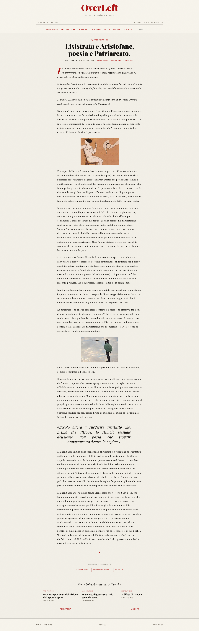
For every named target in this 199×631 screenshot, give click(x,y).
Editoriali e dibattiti (100, 29)
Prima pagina (52, 29)
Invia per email (82, 570)
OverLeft (99, 7)
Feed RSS (102, 624)
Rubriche (83, 29)
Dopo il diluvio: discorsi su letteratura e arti (115, 60)
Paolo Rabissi (71, 60)
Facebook (119, 570)
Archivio (117, 29)
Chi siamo (129, 29)
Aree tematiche (68, 29)
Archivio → (136, 609)
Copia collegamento (101, 570)
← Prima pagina (64, 609)
